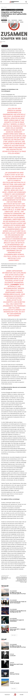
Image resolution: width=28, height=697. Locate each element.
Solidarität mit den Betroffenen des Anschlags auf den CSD (18, 611)
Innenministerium (14, 20)
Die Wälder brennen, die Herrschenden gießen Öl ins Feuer (18, 593)
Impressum (7, 694)
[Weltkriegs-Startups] (5, 673)
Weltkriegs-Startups (14, 674)
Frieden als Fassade (14, 683)
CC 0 (1, 42)
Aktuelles (12, 654)
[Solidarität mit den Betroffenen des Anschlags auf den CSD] (5, 611)
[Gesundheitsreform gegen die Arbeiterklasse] (5, 620)
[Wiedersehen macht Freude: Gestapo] (5, 664)
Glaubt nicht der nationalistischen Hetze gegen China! (6, 577)
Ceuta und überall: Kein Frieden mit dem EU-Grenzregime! (18, 602)
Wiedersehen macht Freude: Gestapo (16, 665)
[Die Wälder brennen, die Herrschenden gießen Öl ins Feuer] (5, 592)
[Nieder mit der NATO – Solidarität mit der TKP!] (5, 629)
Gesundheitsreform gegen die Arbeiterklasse (17, 620)
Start (2, 7)
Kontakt (21, 694)
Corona (5, 7)
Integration (20, 20)
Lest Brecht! (12, 655)
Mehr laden (14, 635)
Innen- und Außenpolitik (10, 9)
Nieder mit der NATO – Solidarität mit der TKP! (17, 629)
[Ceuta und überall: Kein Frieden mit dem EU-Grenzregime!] (5, 601)
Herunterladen (4, 45)
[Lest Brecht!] (5, 655)
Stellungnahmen (19, 9)
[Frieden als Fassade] (5, 682)
